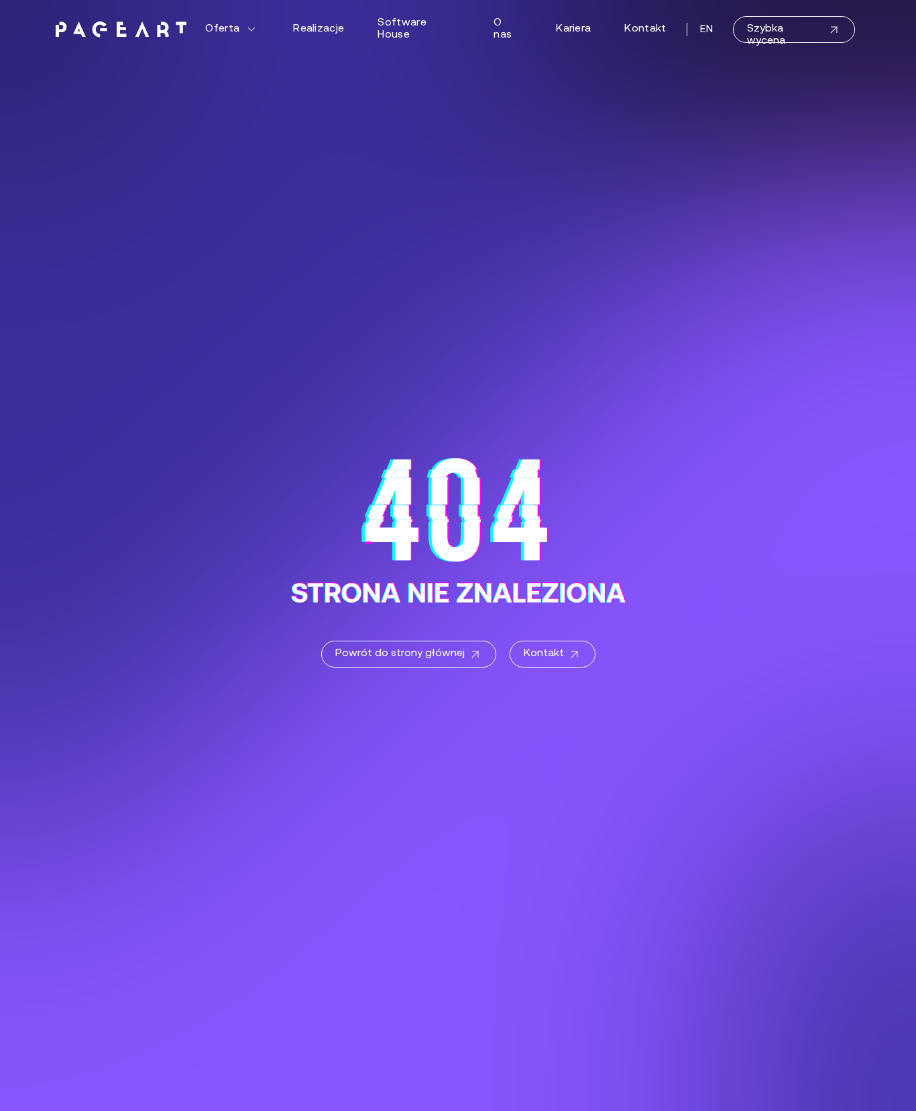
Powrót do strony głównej (400, 653)
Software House (402, 28)
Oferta (222, 28)
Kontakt (645, 28)
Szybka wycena (766, 33)
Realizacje (318, 28)
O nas (503, 28)
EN (706, 29)
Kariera (573, 28)
